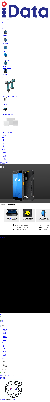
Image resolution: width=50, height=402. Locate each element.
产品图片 (4, 237)
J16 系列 (11, 96)
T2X (12, 114)
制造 (3, 140)
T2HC (4, 68)
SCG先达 (4, 375)
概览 (0, 163)
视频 (4, 163)
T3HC (5, 68)
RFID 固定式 (5, 131)
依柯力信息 (13, 375)
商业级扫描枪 (5, 337)
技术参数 (3, 163)
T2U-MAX (10, 114)
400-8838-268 (2, 377)
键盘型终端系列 (5, 35)
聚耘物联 (9, 375)
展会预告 (4, 158)
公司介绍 (4, 155)
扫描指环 (4, 135)
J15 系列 (13, 96)
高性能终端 (5, 74)
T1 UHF (6, 114)
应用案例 (3, 143)
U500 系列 (7, 132)
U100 (9, 132)
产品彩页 (1, 237)
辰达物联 (1, 375)
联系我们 (4, 356)
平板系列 (4, 51)
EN (2, 21)
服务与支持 (3, 149)
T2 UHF (8, 114)
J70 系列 (16, 96)
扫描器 (3, 77)
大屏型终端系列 (5, 43)
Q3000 (4, 114)
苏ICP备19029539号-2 (3, 399)
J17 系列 (9, 96)
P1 (3, 52)
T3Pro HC (8, 68)
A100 (11, 132)
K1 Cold (4, 60)
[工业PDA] (25, 18)
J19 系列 (6, 96)
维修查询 (4, 152)
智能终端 (3, 28)
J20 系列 (4, 96)
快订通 (11, 375)
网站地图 (15, 399)
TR (2, 24)
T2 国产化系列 (2, 162)
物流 (3, 139)
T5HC (10, 68)
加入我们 (4, 156)
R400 (4, 132)
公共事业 (4, 147)
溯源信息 (6, 375)
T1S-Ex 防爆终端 (6, 162)
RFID (2, 338)
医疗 (3, 146)
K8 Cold (6, 60)
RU (2, 22)
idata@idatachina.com (2, 378)
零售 (3, 138)
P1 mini (5, 52)
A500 (5, 132)
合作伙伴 (4, 159)
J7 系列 (6, 104)
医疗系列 (4, 66)
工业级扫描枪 (5, 95)
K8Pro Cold (9, 60)
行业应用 (3, 137)
